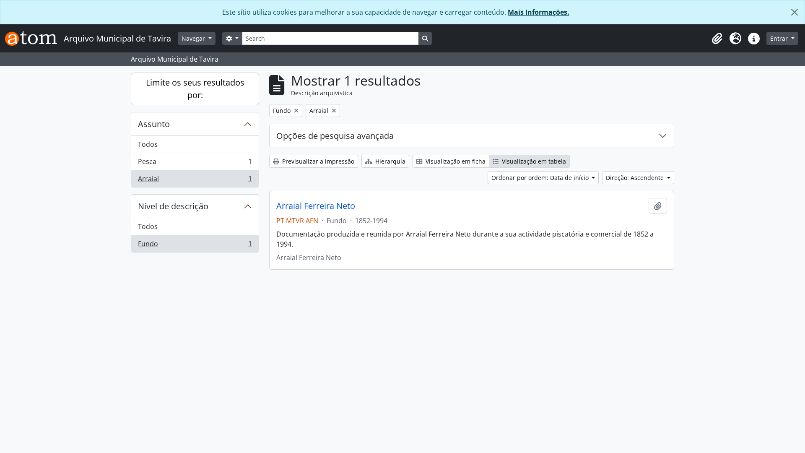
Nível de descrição (173, 206)
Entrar (779, 38)
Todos (148, 144)
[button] (717, 38)
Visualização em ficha (455, 161)
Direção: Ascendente (635, 178)
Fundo (195, 245)
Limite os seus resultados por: (195, 89)
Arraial (195, 180)
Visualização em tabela (533, 161)
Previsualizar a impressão (317, 161)
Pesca (195, 163)
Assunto (154, 124)
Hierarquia (389, 161)
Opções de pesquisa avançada (335, 135)
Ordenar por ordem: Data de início (540, 178)
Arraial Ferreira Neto (315, 206)
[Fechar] (794, 12)
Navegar (194, 38)
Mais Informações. (538, 12)
